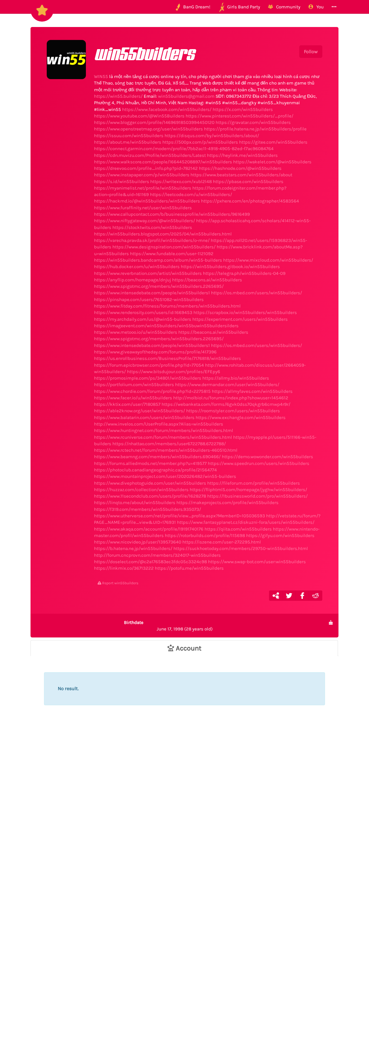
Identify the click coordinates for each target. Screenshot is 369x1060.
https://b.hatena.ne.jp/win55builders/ (133, 548)
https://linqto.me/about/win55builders (134, 502)
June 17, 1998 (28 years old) (168, 626)
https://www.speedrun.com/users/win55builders (258, 463)
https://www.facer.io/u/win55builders (133, 397)
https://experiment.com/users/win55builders (240, 319)
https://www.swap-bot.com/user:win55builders (257, 561)
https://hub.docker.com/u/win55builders (137, 266)
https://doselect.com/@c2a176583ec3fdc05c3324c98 (150, 561)
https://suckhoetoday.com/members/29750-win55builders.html (240, 548)
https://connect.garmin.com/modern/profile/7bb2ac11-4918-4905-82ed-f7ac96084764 (184, 148)
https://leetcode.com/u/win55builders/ (191, 194)
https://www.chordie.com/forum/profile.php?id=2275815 (152, 391)
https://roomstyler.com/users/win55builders (233, 410)
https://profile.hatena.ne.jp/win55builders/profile (255, 128)
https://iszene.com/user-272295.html (221, 542)
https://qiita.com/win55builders (238, 529)
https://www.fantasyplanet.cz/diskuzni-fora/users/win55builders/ (245, 522)
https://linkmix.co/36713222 (124, 568)
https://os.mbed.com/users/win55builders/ (256, 292)
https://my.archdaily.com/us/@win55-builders (142, 319)
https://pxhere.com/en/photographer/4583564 (250, 201)
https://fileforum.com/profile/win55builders (253, 483)
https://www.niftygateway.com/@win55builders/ (144, 220)
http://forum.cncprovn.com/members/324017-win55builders (157, 555)
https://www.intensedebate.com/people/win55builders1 (152, 292)
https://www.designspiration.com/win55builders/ (164, 246)
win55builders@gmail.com (186, 96)
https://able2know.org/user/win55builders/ (139, 410)
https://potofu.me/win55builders (189, 568)
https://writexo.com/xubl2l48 (181, 181)
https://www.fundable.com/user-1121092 (171, 253)
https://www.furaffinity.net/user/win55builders (143, 207)
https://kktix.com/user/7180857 (127, 404)
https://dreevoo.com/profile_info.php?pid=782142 (146, 168)
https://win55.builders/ (118, 96)
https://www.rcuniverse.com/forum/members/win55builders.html (163, 437)
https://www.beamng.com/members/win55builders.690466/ (157, 456)
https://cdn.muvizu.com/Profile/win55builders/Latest (150, 155)
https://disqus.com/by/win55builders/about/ (212, 135)
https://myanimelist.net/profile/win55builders (142, 188)
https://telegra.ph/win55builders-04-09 (244, 273)
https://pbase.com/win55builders (248, 181)
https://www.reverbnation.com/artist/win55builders (148, 273)
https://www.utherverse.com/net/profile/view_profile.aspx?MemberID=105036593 (179, 515)
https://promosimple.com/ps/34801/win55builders (147, 378)
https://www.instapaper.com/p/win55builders (141, 174)
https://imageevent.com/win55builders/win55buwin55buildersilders (166, 325)
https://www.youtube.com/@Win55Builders (139, 116)
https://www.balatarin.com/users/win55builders (144, 417)
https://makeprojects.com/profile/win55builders (227, 502)
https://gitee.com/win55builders (273, 142)
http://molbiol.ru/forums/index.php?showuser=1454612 (230, 397)
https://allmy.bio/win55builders (235, 378)
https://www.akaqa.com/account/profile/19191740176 (148, 529)
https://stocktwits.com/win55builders (152, 227)
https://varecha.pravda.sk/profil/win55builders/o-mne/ (152, 240)
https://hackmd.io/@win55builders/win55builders (147, 201)
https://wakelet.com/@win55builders (272, 161)
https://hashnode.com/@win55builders (240, 168)
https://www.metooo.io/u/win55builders (135, 332)
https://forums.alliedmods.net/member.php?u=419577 (150, 463)
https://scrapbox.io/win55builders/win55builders (245, 312)
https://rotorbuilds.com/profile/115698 (205, 535)
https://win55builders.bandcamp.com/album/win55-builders (158, 260)
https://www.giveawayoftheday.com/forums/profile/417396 (155, 352)
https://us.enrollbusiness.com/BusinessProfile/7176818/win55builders (167, 358)
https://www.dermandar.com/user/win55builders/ (227, 384)
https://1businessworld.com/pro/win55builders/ (257, 496)
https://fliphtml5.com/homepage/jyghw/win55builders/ (248, 489)
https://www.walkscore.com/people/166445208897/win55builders (163, 161)
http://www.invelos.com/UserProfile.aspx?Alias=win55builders (158, 424)
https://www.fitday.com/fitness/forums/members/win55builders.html (167, 306)
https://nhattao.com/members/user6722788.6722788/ (169, 443)
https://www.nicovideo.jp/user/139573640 (137, 542)
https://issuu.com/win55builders (128, 135)
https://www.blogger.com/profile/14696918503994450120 (154, 122)
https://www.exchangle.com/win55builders (241, 417)
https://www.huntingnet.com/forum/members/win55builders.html (163, 430)
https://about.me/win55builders (127, 142)
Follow (311, 52)
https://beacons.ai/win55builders (207, 279)
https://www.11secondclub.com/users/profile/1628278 (150, 496)
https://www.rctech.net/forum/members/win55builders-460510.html (165, 450)
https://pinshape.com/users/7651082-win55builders (149, 299)
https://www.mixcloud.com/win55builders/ (268, 260)
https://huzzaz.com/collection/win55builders (141, 489)
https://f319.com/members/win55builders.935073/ (147, 509)
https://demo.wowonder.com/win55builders (267, 456)
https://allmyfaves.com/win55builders (252, 391)
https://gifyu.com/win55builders (280, 535)
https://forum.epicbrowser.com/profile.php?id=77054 (149, 365)
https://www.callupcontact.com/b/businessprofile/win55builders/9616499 (172, 214)
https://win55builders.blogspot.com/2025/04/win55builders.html (163, 234)
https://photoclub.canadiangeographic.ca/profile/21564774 (155, 469)
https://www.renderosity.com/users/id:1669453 (143, 312)
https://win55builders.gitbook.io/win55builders (230, 266)
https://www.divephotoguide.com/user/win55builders (150, 483)
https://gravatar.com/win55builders (253, 122)
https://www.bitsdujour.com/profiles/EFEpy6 (173, 371)
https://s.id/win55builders (121, 181)
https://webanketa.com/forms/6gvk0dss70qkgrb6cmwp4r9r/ (226, 404)
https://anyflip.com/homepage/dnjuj (132, 279)
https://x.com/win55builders (243, 109)
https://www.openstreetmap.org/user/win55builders (148, 128)
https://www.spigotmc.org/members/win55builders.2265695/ (159, 286)
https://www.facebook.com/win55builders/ (167, 109)
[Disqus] (184, 811)
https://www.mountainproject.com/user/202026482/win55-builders (165, 476)
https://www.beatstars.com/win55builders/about (241, 174)
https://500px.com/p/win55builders (200, 142)
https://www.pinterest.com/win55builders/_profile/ (239, 116)
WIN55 (101, 76)
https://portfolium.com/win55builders (134, 384)
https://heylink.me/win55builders (242, 155)
